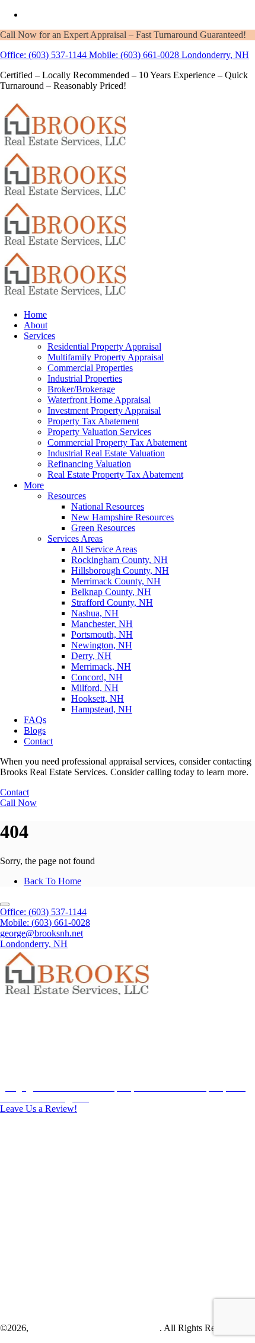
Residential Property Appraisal (104, 346)
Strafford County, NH (112, 602)
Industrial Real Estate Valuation (106, 453)
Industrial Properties (84, 378)
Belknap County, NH (111, 592)
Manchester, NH (102, 624)
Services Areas (75, 538)
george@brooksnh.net (41, 933)
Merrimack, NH (101, 666)
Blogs (35, 730)
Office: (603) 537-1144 (43, 55)
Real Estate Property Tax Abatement (115, 474)
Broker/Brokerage (81, 389)
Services (39, 336)
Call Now (18, 803)
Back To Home (52, 881)
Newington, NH (101, 645)
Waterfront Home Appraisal (99, 400)
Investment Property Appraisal (104, 410)
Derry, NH (91, 656)
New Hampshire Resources (122, 517)
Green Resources (103, 528)
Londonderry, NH (215, 55)
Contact (38, 741)
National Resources (107, 506)
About (35, 325)
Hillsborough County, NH (120, 570)
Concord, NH (97, 677)
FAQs (35, 720)
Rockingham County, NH (119, 560)
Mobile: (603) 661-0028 (134, 55)
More (34, 485)
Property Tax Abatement (93, 421)
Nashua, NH (95, 613)
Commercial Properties (90, 368)
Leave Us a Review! (38, 1109)
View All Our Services (66, 1193)
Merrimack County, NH (116, 581)
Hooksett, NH (97, 698)
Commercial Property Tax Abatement (117, 442)
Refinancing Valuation (89, 464)
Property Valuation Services (99, 432)
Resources (66, 496)
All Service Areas (104, 549)
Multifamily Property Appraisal (105, 357)
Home (35, 314)
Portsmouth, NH (102, 634)
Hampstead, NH (101, 709)
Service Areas (49, 1254)
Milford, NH (95, 688)
